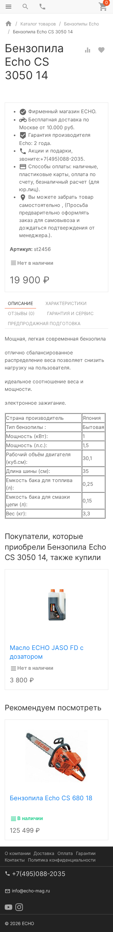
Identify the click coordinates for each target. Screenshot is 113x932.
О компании (17, 853)
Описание (20, 303)
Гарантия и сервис (70, 313)
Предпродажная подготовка (44, 323)
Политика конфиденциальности (61, 860)
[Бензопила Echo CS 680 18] (56, 755)
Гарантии (85, 853)
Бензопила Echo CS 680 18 (51, 798)
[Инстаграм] (19, 907)
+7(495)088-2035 (38, 874)
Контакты (15, 860)
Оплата (65, 853)
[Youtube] (8, 907)
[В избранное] (101, 50)
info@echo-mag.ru (31, 890)
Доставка (44, 853)
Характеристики (66, 303)
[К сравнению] (87, 50)
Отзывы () (21, 313)
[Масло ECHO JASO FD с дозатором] (56, 605)
